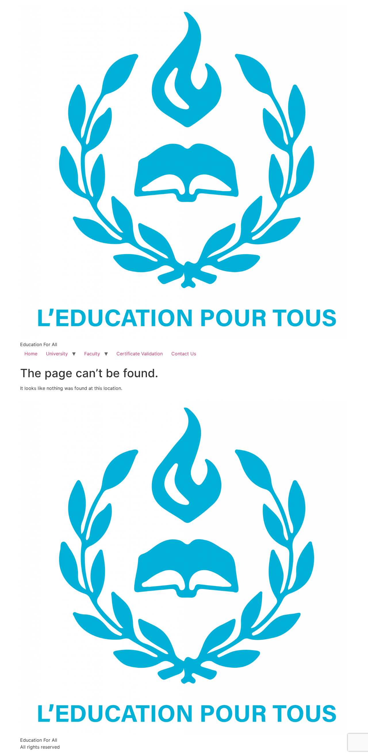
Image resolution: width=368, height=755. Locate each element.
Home (30, 353)
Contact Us (183, 353)
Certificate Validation (139, 353)
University (57, 353)
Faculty (92, 353)
